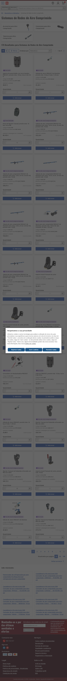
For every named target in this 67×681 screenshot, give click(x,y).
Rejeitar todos (16, 350)
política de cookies (30, 343)
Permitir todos (51, 350)
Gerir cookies (33, 350)
